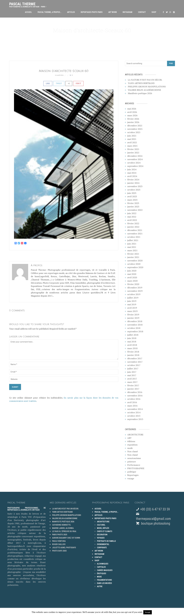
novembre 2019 (135, 290)
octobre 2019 (133, 294)
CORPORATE (102, 547)
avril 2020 (132, 277)
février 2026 (133, 118)
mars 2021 (132, 250)
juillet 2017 (132, 368)
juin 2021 (131, 243)
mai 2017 (131, 375)
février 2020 (133, 284)
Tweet (59, 83)
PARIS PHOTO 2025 (59, 535)
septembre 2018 (135, 331)
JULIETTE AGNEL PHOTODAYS (64, 547)
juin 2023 (131, 193)
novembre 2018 (135, 324)
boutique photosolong (155, 523)
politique (131, 471)
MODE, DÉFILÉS (103, 528)
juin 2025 (131, 135)
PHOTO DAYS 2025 (59, 551)
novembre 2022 (135, 209)
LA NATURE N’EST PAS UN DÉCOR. (145, 79)
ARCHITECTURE (135, 434)
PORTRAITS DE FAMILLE (106, 541)
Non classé (132, 451)
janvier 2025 (133, 152)
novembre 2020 (135, 260)
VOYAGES (101, 538)
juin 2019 (131, 301)
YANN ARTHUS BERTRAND (141, 83)
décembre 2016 (134, 392)
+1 (69, 83)
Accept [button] (147, 612)
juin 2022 (131, 213)
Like (48, 83)
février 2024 (133, 179)
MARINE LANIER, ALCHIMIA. (63, 528)
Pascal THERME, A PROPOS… (49, 12)
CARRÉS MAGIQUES (104, 570)
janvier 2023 (133, 206)
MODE (99, 577)
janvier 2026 (133, 122)
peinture (131, 461)
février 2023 (133, 203)
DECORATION (102, 535)
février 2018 (133, 351)
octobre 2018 (133, 328)
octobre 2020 (133, 263)
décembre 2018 (134, 321)
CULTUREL (101, 525)
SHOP (154, 12)
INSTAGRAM (127, 12)
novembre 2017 (135, 361)
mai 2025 (131, 139)
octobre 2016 (133, 398)
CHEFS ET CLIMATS (104, 531)
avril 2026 (132, 112)
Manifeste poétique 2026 (140, 93)
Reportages (132, 475)
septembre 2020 (135, 267)
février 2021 (133, 253)
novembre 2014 (135, 409)
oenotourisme (134, 458)
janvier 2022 (133, 226)
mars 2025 (132, 145)
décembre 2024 (134, 155)
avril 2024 (132, 176)
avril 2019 (132, 307)
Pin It (78, 83)
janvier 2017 (133, 388)
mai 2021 (131, 247)
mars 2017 (132, 382)
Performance (133, 464)
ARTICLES (71, 12)
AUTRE (99, 586)
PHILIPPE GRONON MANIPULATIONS (147, 86)
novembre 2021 (135, 233)
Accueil (28, 12)
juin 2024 (131, 169)
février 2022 (133, 223)
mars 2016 (132, 405)
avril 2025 (132, 142)
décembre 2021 (134, 230)
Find (171, 63)
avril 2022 (132, 220)
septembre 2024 (135, 166)
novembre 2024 (135, 159)
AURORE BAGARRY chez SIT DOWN (66, 538)
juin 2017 (131, 371)
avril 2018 (132, 344)
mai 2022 (131, 216)
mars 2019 (132, 311)
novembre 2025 (135, 128)
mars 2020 (132, 280)
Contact (142, 12)
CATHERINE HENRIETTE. (61, 525)
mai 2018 (131, 341)
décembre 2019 (134, 287)
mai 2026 (131, 108)
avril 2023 (132, 196)
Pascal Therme (27, 4)
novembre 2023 (135, 186)
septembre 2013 (135, 419)
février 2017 (133, 385)
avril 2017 (132, 378)
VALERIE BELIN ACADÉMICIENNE (144, 89)
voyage (130, 478)
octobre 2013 (133, 415)
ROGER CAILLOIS (58, 544)
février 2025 (133, 149)
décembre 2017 (134, 358)
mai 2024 (131, 172)
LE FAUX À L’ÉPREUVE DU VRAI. (64, 531)
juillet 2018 (132, 334)
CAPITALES (101, 567)
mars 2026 (132, 115)
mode (130, 448)
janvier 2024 (133, 182)
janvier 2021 (133, 257)
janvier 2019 (133, 317)
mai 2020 (131, 274)
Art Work (112, 12)
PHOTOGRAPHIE (135, 468)
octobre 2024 (133, 162)
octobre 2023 (133, 189)
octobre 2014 (133, 412)
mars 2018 (132, 348)
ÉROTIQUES (101, 573)
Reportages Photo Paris (92, 12)
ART (129, 437)
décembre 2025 (134, 125)
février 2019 (133, 314)
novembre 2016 (135, 395)
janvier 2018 (133, 355)
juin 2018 (131, 338)
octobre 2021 (133, 236)
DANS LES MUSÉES (104, 583)
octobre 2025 (133, 132)
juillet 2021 (132, 240)
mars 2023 (132, 199)
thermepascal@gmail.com (153, 519)
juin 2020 (131, 270)
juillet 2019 (132, 297)
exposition (132, 444)
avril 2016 (132, 402)
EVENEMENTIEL (103, 544)
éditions (131, 441)
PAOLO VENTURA (59, 541)
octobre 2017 (133, 365)
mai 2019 (131, 304)
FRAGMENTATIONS (104, 580)
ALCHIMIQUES (102, 564)
